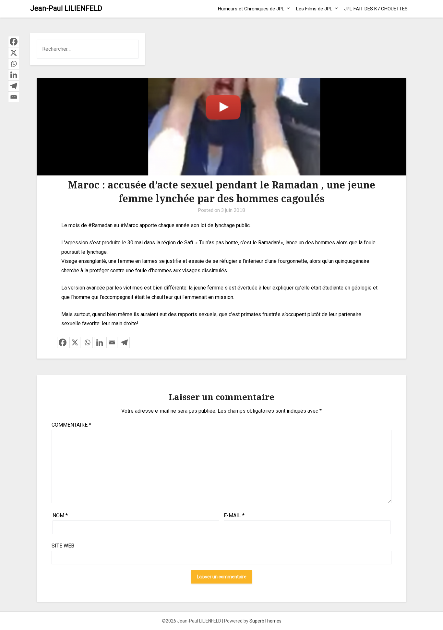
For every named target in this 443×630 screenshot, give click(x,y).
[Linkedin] (99, 342)
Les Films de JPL (314, 9)
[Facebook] (62, 342)
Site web (63, 546)
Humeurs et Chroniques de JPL (251, 9)
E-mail (234, 515)
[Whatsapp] (87, 342)
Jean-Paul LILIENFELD (66, 8)
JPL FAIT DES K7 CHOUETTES (376, 9)
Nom (60, 515)
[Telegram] (124, 342)
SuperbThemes (265, 621)
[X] (74, 342)
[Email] (111, 342)
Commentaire (71, 425)
